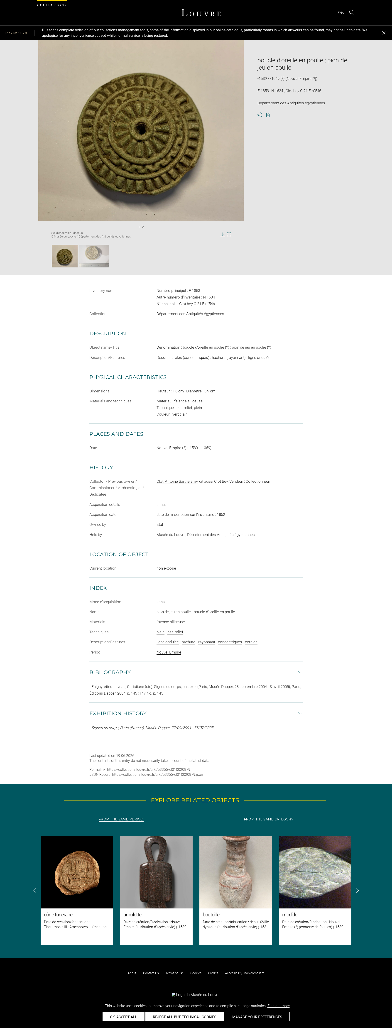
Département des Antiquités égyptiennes (190, 313)
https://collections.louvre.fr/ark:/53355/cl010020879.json (157, 774)
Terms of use (175, 973)
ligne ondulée (168, 642)
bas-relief (175, 632)
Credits (213, 973)
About (132, 973)
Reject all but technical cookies (184, 1017)
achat (161, 602)
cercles (251, 642)
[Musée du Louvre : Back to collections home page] (201, 13)
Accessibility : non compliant (245, 973)
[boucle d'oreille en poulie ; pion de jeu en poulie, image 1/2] (64, 256)
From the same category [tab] (268, 819)
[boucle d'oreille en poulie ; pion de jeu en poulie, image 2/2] (94, 256)
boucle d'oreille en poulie (214, 611)
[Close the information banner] (384, 33)
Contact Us (151, 973)
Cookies (195, 973)
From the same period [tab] (121, 819)
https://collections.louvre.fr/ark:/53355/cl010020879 (148, 769)
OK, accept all (123, 1017)
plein (160, 632)
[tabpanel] (196, 890)
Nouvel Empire (169, 652)
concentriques (230, 642)
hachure (188, 642)
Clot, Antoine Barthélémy (177, 481)
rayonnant (206, 642)
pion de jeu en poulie (174, 611)
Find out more (278, 1006)
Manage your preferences (257, 1017)
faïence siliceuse (171, 621)
